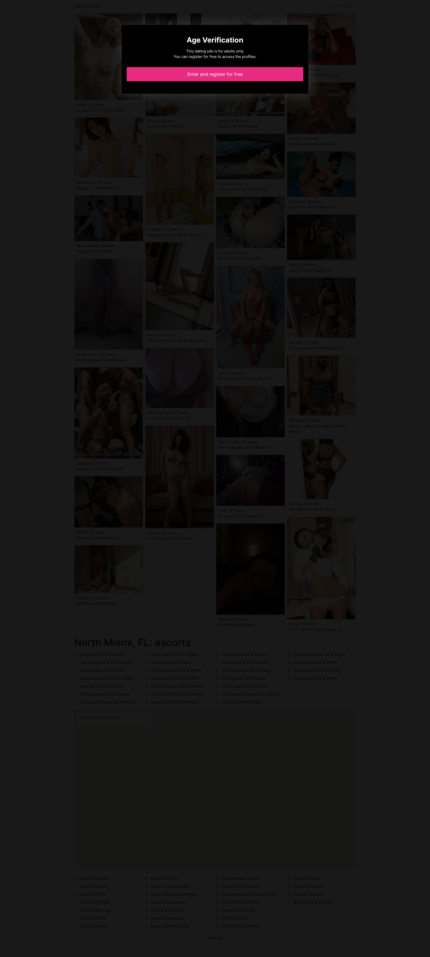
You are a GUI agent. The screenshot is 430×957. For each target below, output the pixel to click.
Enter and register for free (215, 74)
